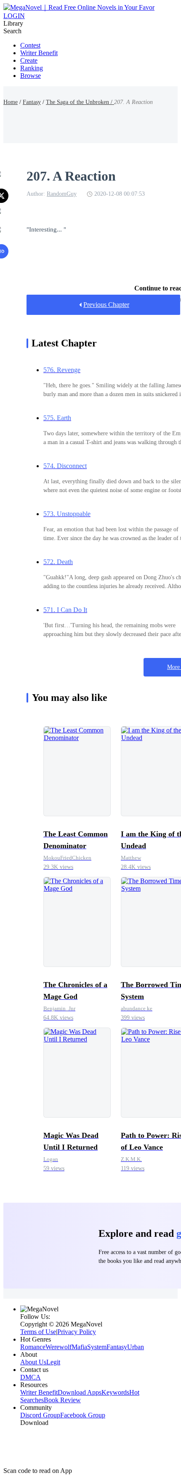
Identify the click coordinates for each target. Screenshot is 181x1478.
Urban (135, 1346)
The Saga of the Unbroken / (80, 102)
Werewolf (58, 1346)
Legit (53, 1362)
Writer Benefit (39, 52)
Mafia (79, 1346)
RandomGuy (62, 194)
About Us (33, 1362)
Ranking (31, 68)
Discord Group (40, 1415)
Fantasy (32, 102)
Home (10, 102)
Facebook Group (82, 1415)
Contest (30, 45)
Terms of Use (38, 1331)
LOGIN (14, 15)
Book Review (62, 1399)
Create (28, 60)
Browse (30, 75)
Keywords (115, 1392)
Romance (32, 1346)
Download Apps (79, 1392)
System (96, 1346)
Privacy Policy (76, 1331)
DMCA (30, 1377)
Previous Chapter (106, 304)
